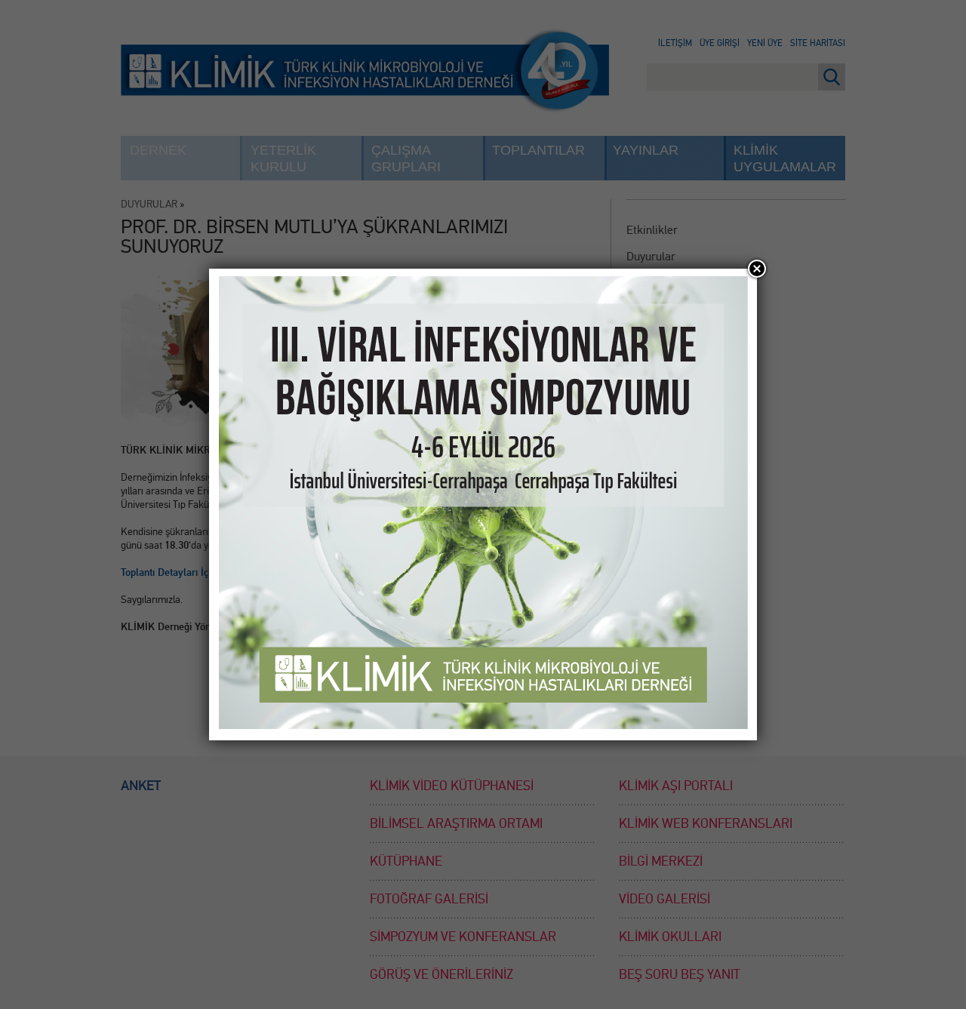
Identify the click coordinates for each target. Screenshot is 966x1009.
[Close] (757, 269)
